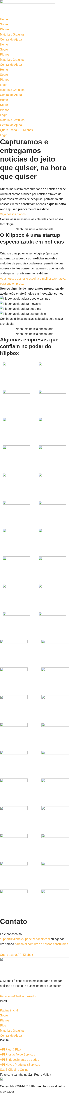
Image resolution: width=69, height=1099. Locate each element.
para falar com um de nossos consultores (41, 944)
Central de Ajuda (11, 39)
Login (3, 84)
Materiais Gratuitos (12, 34)
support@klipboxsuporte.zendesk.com (25, 939)
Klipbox (36, 1086)
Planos (4, 29)
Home (4, 19)
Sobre (4, 24)
